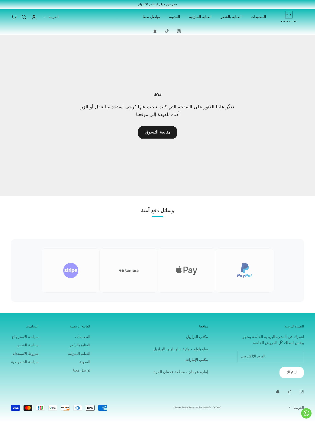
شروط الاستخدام (25, 354)
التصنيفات (258, 17)
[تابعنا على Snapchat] (155, 31)
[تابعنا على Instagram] (179, 31)
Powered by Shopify (200, 408)
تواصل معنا (151, 17)
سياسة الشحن (28, 345)
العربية (53, 17)
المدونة (174, 17)
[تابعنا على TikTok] (167, 31)
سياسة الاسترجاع (25, 337)
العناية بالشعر (231, 17)
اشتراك (291, 372)
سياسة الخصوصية (25, 362)
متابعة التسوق (157, 132)
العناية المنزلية (200, 17)
